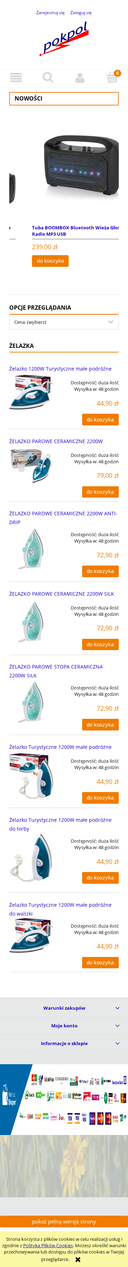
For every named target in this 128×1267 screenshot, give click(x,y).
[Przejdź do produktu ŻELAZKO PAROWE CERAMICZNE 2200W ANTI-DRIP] (31, 550)
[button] (16, 78)
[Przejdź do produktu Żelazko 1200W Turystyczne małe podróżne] (31, 392)
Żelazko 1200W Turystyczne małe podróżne (60, 368)
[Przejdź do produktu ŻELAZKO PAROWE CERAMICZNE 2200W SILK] (31, 623)
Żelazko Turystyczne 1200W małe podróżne (60, 747)
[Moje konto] (80, 78)
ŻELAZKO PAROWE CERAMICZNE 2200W (56, 441)
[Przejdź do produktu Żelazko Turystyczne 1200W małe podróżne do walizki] (31, 935)
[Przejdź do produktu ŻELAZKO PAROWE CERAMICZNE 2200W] (31, 465)
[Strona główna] (64, 37)
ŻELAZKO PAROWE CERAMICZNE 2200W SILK (61, 593)
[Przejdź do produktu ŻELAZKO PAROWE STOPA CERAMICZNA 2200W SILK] (31, 703)
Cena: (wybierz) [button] (30, 322)
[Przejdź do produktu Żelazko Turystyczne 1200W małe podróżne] (31, 776)
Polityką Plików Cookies (48, 1245)
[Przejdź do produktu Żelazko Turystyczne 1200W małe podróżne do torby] (31, 858)
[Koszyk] (112, 77)
